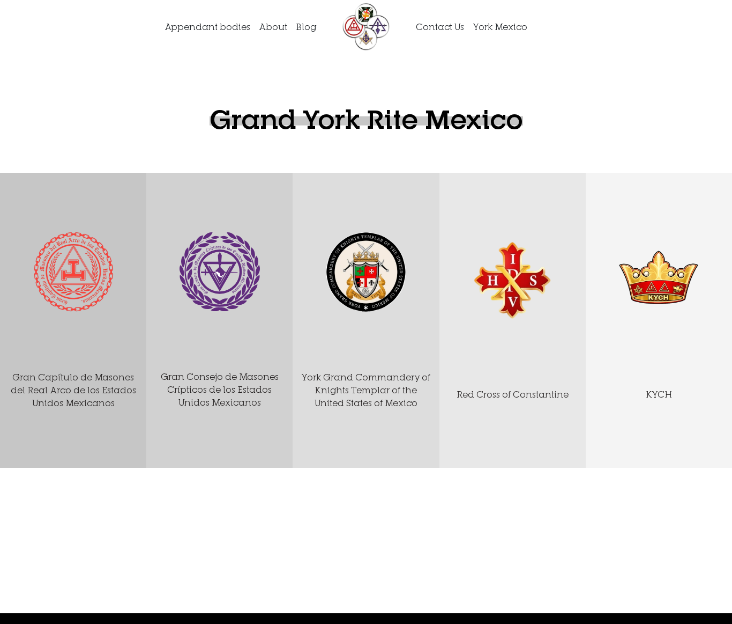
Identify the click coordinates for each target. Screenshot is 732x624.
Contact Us (440, 27)
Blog (306, 27)
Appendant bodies (207, 27)
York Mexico (500, 27)
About (273, 27)
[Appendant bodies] (366, 26)
